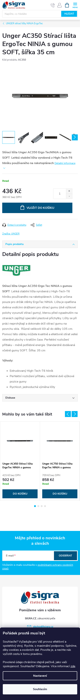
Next (75, 414)
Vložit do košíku (40, 208)
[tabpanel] (20, 461)
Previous (68, 414)
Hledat (69, 13)
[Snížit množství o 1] (69, 196)
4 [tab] (45, 506)
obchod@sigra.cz (43, 626)
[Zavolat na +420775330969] (52, 5)
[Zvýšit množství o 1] (69, 191)
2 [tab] (38, 506)
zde (73, 666)
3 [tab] (42, 506)
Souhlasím (40, 689)
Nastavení (40, 676)
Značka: (11, 233)
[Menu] (75, 5)
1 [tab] (35, 506)
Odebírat (65, 555)
